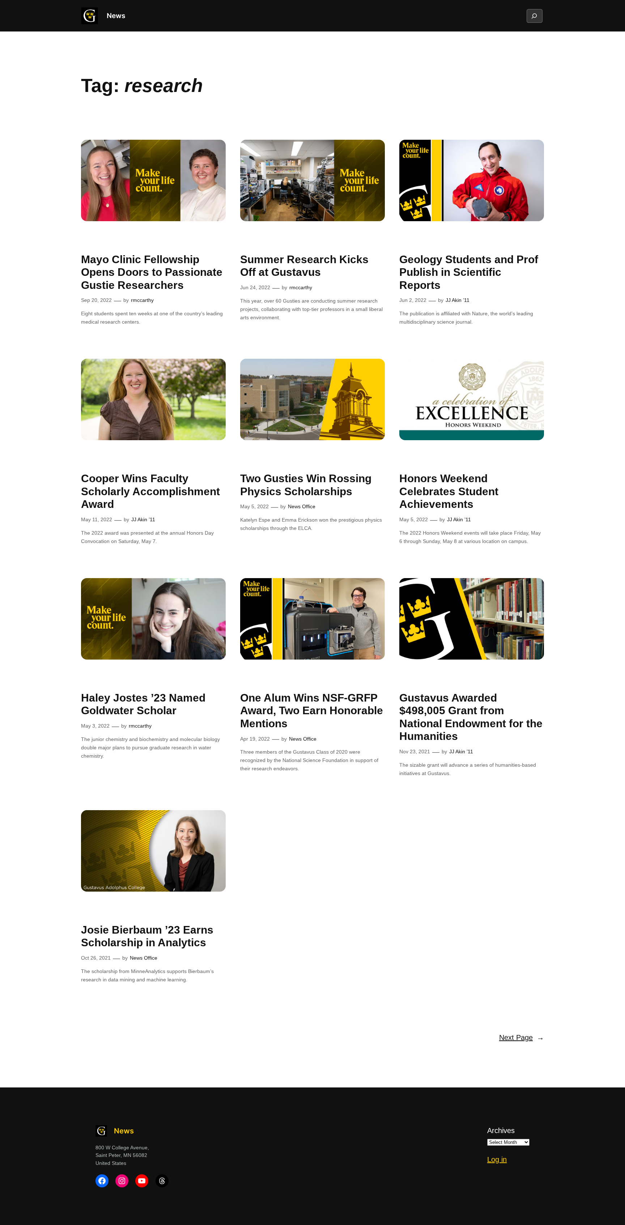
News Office (301, 506)
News (116, 15)
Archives (501, 1131)
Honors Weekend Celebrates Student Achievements (448, 491)
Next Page (521, 1037)
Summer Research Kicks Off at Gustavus (304, 265)
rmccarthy (142, 300)
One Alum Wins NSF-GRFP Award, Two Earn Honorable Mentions (311, 710)
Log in (497, 1159)
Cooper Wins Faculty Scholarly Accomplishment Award (150, 491)
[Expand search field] (534, 15)
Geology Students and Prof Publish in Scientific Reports (468, 272)
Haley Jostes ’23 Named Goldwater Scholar (143, 704)
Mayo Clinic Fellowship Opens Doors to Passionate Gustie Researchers (151, 272)
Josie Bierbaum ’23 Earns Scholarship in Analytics (147, 936)
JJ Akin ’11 (457, 300)
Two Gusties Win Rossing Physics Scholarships (305, 484)
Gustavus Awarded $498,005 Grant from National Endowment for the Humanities (471, 717)
